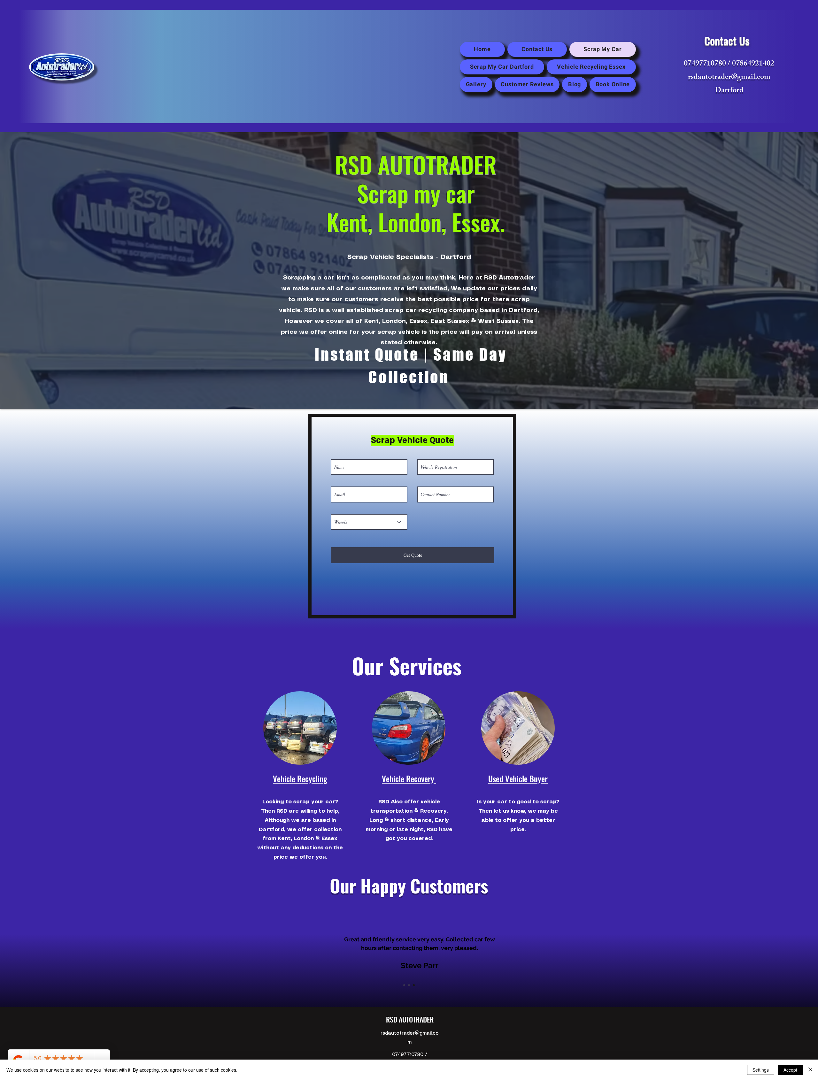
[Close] (810, 1070)
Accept (790, 1070)
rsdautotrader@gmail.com (729, 77)
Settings (760, 1070)
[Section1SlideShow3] (414, 985)
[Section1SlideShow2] (409, 985)
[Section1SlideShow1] (404, 985)
